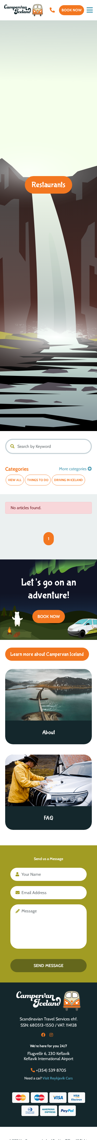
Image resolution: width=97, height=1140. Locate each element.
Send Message (48, 965)
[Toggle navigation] (90, 10)
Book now (71, 10)
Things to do (37, 480)
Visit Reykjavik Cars (57, 1078)
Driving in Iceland (68, 480)
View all (14, 480)
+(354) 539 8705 (50, 1070)
